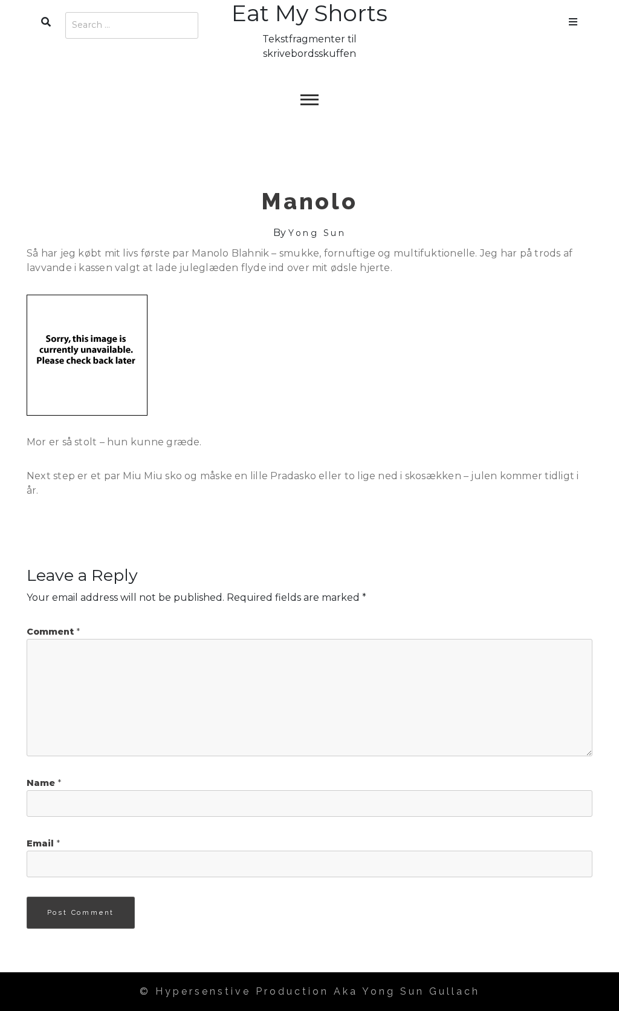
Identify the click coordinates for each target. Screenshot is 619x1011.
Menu (573, 19)
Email (43, 843)
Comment (53, 631)
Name (44, 782)
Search (46, 19)
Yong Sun (317, 232)
